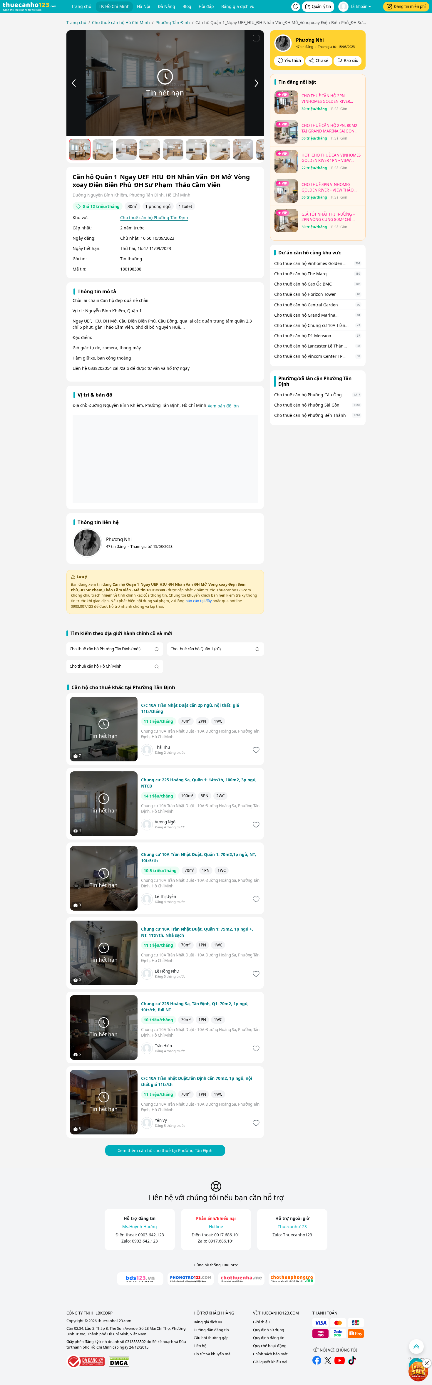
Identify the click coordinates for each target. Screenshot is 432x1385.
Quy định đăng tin (268, 1337)
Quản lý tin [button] (321, 6)
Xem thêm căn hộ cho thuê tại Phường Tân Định (165, 1150)
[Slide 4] (149, 149)
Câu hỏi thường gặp (211, 1337)
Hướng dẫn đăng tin (211, 1329)
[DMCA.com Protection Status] (119, 1361)
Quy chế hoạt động (270, 1345)
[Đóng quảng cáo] (426, 1363)
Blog (186, 6)
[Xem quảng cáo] (418, 1371)
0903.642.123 (151, 1235)
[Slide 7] (220, 149)
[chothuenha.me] (241, 1278)
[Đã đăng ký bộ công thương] (85, 1361)
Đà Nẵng (166, 6)
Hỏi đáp (206, 6)
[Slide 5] (173, 149)
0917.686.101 (227, 1235)
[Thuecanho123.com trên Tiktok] (352, 1360)
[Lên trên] (416, 1346)
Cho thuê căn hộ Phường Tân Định (154, 217)
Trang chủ (81, 6)
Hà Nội (143, 6)
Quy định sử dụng (268, 1329)
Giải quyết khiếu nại (270, 1361)
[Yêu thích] (255, 750)
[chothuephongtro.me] (292, 1278)
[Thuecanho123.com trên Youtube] (339, 1360)
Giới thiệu (261, 1321)
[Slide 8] (243, 149)
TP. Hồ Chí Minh (114, 6)
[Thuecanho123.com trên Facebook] (316, 1360)
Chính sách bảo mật (270, 1354)
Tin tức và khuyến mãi (212, 1354)
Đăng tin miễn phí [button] (410, 6)
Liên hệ (200, 1345)
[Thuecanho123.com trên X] (327, 1360)
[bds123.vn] (140, 1278)
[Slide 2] (103, 149)
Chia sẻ (322, 60)
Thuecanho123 (297, 1235)
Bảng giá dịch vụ (237, 6)
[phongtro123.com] (191, 1278)
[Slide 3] (126, 149)
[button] (295, 6)
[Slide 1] (80, 149)
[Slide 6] (196, 149)
